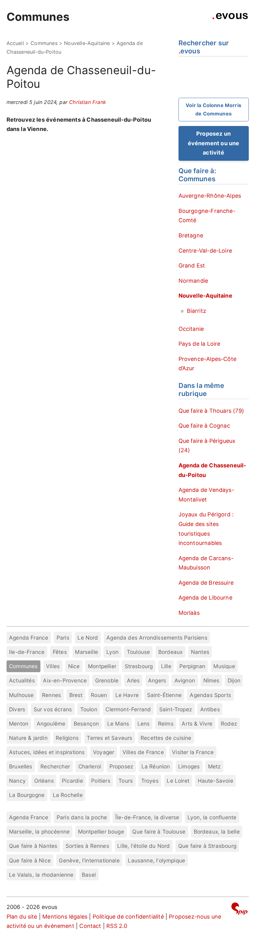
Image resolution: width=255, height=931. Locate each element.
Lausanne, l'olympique (156, 860)
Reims (166, 723)
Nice (74, 666)
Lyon (112, 652)
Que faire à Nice (30, 860)
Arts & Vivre (197, 723)
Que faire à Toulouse (158, 831)
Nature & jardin (28, 738)
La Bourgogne (26, 795)
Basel (89, 874)
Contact (90, 926)
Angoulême (51, 723)
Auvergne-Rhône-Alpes (209, 195)
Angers (157, 680)
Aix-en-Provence (65, 680)
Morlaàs (189, 612)
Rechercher (55, 766)
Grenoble (106, 680)
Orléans (44, 780)
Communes (38, 17)
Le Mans (118, 723)
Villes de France (143, 752)
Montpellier (102, 666)
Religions (67, 738)
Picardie (72, 780)
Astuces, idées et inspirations (47, 752)
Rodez (229, 723)
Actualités (22, 680)
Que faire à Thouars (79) (211, 410)
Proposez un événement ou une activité (213, 143)
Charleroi (89, 766)
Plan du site (22, 916)
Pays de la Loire (199, 343)
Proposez (121, 766)
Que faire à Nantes (33, 846)
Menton (18, 723)
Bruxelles (20, 766)
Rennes (51, 695)
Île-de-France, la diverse (147, 817)
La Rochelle (68, 795)
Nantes (200, 652)
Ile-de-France (26, 652)
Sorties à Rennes (87, 846)
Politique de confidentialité (128, 916)
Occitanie (191, 329)
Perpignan (192, 666)
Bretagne (190, 235)
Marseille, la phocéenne (39, 831)
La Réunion (155, 766)
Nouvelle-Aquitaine (87, 43)
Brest (76, 695)
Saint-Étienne (164, 695)
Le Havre (127, 695)
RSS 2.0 (116, 926)
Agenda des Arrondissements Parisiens (156, 637)
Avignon (184, 680)
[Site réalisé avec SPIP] (239, 909)
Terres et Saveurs (109, 738)
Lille (166, 666)
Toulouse (138, 652)
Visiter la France (193, 752)
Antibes (210, 709)
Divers (17, 709)
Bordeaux (170, 652)
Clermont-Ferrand (128, 709)
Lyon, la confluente (212, 817)
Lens (143, 723)
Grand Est (191, 265)
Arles (133, 680)
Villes (53, 666)
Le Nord (87, 637)
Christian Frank (87, 102)
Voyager (103, 752)
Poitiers (100, 780)
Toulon (88, 709)
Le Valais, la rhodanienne (41, 874)
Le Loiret (178, 780)
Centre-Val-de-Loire (205, 250)
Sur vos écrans (53, 709)
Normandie (193, 280)
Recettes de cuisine (166, 738)
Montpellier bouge (101, 831)
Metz (214, 766)
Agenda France (28, 637)
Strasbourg (139, 666)
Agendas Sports (210, 695)
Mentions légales (64, 916)
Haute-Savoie (215, 780)
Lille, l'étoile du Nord (143, 846)
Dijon (234, 680)
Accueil (15, 43)
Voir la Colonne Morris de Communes (213, 109)
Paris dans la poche (82, 817)
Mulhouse (21, 695)
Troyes (150, 780)
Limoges (189, 766)
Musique (224, 666)
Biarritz (196, 311)
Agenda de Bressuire (206, 582)
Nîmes (211, 680)
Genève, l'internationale (89, 860)
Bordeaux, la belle (217, 831)
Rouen (99, 695)
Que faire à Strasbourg (207, 846)
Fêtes (60, 652)
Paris (63, 637)
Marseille (86, 652)
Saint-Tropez (175, 709)
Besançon (86, 723)
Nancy (17, 780)
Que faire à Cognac (204, 425)
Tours (125, 780)
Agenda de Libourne (205, 597)
